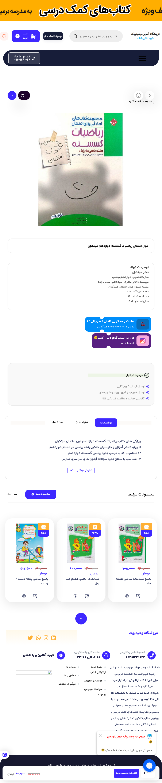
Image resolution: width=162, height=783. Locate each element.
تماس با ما (70, 675)
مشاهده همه (43, 494)
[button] (24, 58)
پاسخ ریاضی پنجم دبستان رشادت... (31, 581)
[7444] (35, 595)
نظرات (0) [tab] (82, 422)
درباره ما (71, 667)
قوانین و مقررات (93, 681)
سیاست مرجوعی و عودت (95, 692)
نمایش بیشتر (84, 470)
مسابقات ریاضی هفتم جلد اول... (83, 581)
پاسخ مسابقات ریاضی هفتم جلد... (133, 581)
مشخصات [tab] (57, 422)
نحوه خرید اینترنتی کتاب (98, 669)
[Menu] (95, 58)
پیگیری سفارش (67, 684)
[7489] (86, 595)
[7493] (138, 595)
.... (12, 95)
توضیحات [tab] (106, 423)
